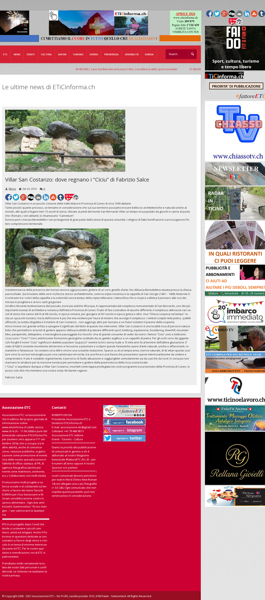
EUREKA (149, 54)
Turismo (78, 54)
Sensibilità (132, 54)
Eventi (31, 54)
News (17, 54)
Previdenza (111, 54)
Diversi (94, 54)
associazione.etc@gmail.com (78, 427)
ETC (5, 54)
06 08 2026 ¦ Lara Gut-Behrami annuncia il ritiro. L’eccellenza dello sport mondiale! (102, 69)
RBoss (12, 189)
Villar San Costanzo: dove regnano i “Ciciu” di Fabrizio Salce (77, 179)
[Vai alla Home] (101, 39)
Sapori (62, 54)
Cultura (46, 54)
